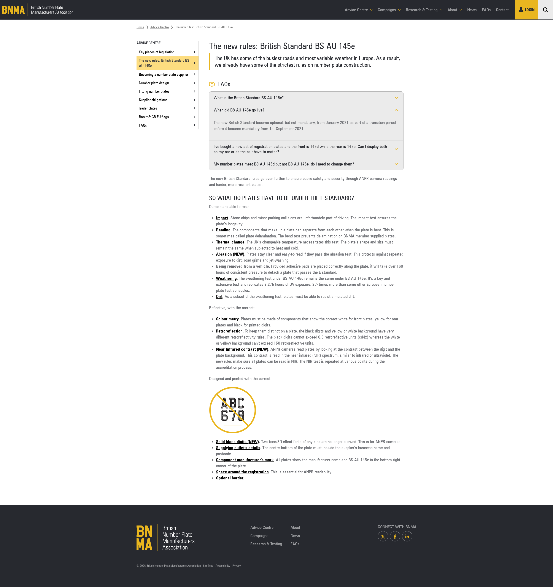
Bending (223, 229)
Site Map (208, 566)
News (472, 9)
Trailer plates (148, 108)
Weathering (226, 278)
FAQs (486, 9)
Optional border (229, 477)
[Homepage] (36, 9)
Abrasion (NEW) (230, 254)
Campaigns (387, 9)
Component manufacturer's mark (245, 459)
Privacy (236, 566)
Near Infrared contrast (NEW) (242, 349)
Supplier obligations (153, 99)
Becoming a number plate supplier (163, 74)
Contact (502, 9)
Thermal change (230, 242)
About (453, 9)
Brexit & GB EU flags (154, 116)
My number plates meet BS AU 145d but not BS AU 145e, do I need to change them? (284, 164)
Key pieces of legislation (156, 51)
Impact (222, 217)
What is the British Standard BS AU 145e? (249, 97)
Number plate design (154, 82)
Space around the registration (242, 471)
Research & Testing (422, 9)
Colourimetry (227, 318)
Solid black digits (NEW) (237, 441)
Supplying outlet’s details (238, 447)
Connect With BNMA (397, 526)
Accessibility (223, 566)
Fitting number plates (154, 91)
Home (140, 27)
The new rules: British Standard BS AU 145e (164, 63)
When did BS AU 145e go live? (239, 110)
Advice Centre (357, 9)
